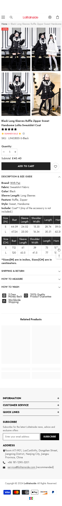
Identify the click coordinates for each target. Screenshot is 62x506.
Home (4, 24)
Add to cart (26, 166)
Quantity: (6, 146)
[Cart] (57, 17)
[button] (9, 129)
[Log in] (50, 17)
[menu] (3, 17)
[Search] (11, 17)
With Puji (15, 183)
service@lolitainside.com (22, 467)
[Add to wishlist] (55, 166)
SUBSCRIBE (49, 436)
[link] (15, 369)
